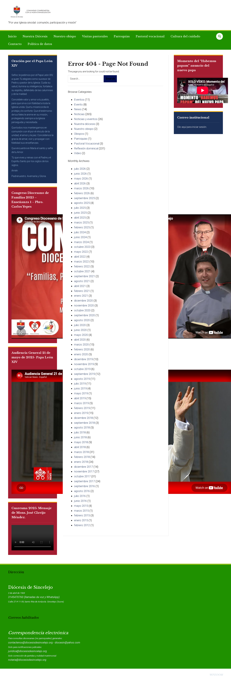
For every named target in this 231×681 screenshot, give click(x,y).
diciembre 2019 (83, 359)
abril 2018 (80, 447)
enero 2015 (81, 520)
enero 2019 (81, 413)
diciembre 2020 (83, 300)
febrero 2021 (82, 291)
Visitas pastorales (95, 36)
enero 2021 (81, 295)
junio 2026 (80, 173)
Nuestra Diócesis (35, 36)
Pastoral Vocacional (86, 143)
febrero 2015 (82, 515)
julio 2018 (80, 432)
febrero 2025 (82, 227)
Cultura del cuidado (185, 36)
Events (78, 104)
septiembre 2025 (84, 198)
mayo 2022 (81, 251)
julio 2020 (80, 325)
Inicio (12, 36)
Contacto (15, 44)
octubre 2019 (82, 369)
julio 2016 (80, 496)
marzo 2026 (81, 188)
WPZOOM (216, 674)
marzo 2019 (81, 403)
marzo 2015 (81, 510)
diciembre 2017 (83, 466)
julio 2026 (80, 168)
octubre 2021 (82, 271)
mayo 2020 (81, 335)
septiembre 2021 (84, 276)
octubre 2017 (82, 476)
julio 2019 (80, 383)
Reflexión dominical (86, 148)
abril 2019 (80, 398)
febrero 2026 (82, 193)
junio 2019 (80, 388)
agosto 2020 (82, 320)
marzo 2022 (81, 261)
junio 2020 (80, 330)
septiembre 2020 (84, 315)
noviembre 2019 (84, 364)
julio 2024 (80, 232)
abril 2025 (80, 217)
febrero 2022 (82, 266)
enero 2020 (81, 354)
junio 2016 (80, 501)
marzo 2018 (81, 452)
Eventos (79, 99)
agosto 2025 (82, 203)
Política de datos (40, 44)
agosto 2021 (82, 281)
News (78, 109)
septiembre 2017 (84, 481)
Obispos (79, 133)
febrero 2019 (82, 408)
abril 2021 (80, 286)
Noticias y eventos (85, 119)
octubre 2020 (82, 310)
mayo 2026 (81, 178)
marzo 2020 (81, 344)
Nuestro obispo (65, 36)
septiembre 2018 (84, 422)
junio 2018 (80, 437)
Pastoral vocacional (150, 36)
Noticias (79, 114)
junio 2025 (80, 212)
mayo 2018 (81, 442)
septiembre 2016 (84, 486)
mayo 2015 (81, 505)
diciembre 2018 (83, 418)
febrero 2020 (82, 349)
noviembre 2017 (84, 471)
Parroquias (122, 36)
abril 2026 (80, 183)
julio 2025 (80, 207)
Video (77, 153)
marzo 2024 (81, 242)
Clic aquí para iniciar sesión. (192, 127)
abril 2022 (80, 256)
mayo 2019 (81, 393)
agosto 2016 (82, 491)
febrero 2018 (82, 457)
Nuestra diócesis (84, 124)
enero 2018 (81, 461)
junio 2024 (80, 237)
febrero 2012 (82, 525)
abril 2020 (80, 339)
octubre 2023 (82, 246)
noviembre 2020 (84, 305)
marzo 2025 (81, 222)
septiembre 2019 (84, 374)
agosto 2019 (82, 378)
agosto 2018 (82, 427)
